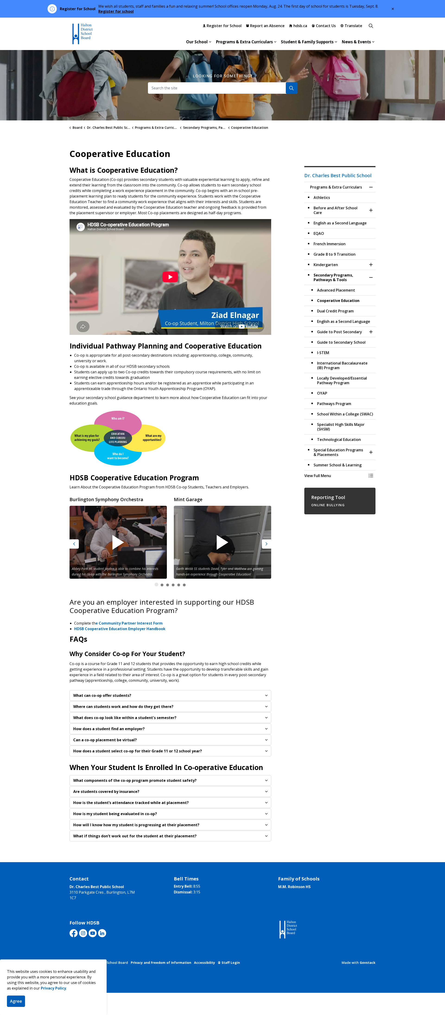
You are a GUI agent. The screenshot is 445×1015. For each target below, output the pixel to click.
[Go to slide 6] (184, 585)
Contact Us (326, 25)
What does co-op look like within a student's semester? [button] (124, 717)
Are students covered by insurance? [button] (106, 791)
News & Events (356, 41)
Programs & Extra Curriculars (244, 41)
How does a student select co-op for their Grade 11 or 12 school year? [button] (137, 751)
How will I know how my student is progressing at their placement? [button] (136, 824)
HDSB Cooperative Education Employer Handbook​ (119, 628)
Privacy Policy (53, 988)
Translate (353, 25)
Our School (197, 41)
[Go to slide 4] (173, 585)
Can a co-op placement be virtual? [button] (105, 739)
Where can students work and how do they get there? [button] (123, 706)
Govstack (367, 962)
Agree (16, 1001)
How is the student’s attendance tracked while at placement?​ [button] (131, 802)
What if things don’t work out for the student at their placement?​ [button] (135, 836)
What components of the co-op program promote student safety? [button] (135, 780)
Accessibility (204, 962)
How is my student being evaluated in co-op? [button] (115, 813)
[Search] (291, 88)
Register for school (116, 11)
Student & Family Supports (307, 41)
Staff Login (231, 962)
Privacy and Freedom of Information (161, 962)
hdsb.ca (300, 25)
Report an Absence (267, 25)
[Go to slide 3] (167, 585)
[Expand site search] (370, 26)
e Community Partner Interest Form (129, 623)
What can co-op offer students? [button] (102, 695)
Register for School (224, 25)
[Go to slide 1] (156, 584)
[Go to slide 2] (162, 585)
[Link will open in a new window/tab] (287, 929)
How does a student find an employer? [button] (109, 728)
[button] (118, 438)
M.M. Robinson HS (294, 886)
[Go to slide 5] (178, 585)
